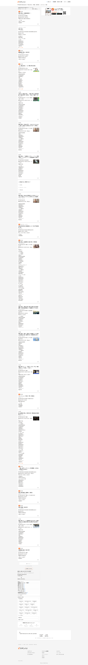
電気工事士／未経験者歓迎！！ (24, 13)
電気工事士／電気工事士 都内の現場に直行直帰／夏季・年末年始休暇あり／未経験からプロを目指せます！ (28, 308)
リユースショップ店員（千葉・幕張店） (26, 396)
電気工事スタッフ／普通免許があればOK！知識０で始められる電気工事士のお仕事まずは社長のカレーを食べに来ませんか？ (28, 522)
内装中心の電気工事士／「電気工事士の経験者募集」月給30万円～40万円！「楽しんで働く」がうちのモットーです (28, 95)
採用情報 (43, 657)
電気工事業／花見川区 (23, 507)
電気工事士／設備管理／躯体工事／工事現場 (27, 241)
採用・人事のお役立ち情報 (60, 654)
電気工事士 (20, 29)
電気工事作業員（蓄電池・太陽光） (25, 492)
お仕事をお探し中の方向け (31, 652)
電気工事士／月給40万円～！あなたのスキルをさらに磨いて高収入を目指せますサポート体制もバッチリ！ (28, 125)
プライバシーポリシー (45, 654)
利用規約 (43, 652)
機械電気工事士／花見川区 (23, 52)
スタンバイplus (58, 652)
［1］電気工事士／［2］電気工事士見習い (27, 65)
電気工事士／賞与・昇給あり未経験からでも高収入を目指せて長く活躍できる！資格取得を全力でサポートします (28, 335)
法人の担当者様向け (30, 654)
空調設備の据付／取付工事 (23, 550)
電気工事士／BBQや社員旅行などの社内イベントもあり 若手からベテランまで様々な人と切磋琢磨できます (28, 196)
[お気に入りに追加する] (38, 24)
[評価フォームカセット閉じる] (39, 622)
